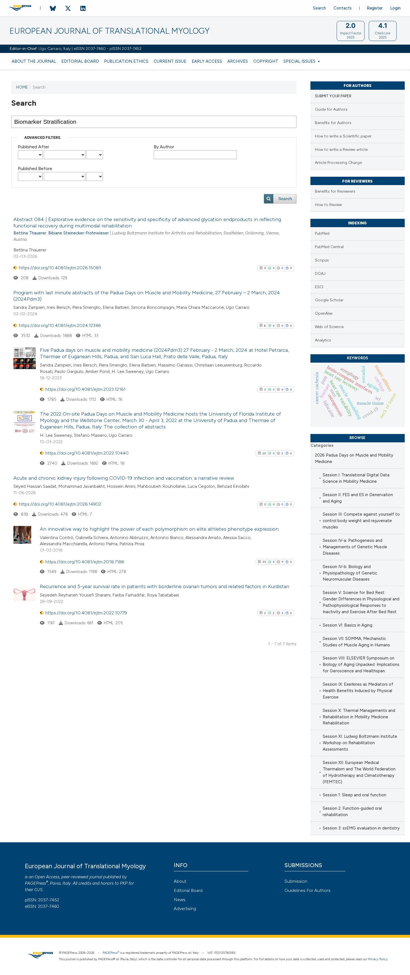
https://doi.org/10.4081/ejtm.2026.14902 (60, 504)
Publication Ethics (126, 61)
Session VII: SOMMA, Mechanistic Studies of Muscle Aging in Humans (356, 641)
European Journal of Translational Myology (109, 31)
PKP (123, 883)
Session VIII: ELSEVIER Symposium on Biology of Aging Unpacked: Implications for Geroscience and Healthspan (361, 664)
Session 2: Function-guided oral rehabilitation (352, 811)
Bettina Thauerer (29, 233)
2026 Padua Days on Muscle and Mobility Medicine (354, 458)
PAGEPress (35, 883)
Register (375, 8)
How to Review (328, 204)
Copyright (265, 61)
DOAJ (320, 273)
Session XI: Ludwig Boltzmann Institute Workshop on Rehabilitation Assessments (360, 743)
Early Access (207, 61)
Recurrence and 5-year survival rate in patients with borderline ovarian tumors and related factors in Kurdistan (164, 586)
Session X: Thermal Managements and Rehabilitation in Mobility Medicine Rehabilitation (359, 717)
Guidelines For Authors (307, 890)
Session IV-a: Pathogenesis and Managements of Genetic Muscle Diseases (355, 547)
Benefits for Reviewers (335, 191)
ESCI (319, 287)
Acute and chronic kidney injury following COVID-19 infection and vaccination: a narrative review (123, 478)
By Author (164, 146)
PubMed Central (329, 246)
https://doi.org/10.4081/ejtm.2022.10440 (87, 453)
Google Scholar (329, 300)
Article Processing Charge (338, 162)
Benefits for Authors (333, 122)
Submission (295, 881)
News (179, 899)
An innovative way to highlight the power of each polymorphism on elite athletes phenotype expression (159, 529)
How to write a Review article (341, 149)
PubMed (322, 233)
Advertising (185, 908)
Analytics (323, 340)
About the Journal (34, 61)
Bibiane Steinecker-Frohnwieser (78, 233)
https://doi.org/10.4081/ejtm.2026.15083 (60, 267)
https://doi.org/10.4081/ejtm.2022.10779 (86, 612)
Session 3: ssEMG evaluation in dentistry (361, 828)
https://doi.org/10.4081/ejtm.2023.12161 (85, 389)
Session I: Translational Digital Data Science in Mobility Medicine (356, 478)
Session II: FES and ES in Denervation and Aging (358, 498)
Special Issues (300, 61)
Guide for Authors (331, 109)
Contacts (343, 8)
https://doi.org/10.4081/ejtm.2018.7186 (84, 561)
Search (319, 8)
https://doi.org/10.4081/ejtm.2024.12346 (60, 325)
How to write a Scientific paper (343, 136)
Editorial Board (80, 61)
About (180, 881)
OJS (38, 889)
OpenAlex (323, 313)
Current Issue (170, 61)
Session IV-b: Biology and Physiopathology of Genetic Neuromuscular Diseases (350, 573)
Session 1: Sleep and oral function (354, 794)
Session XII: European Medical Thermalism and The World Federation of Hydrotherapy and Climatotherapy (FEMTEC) (359, 772)
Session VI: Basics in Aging (347, 625)
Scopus (322, 260)
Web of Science (329, 326)
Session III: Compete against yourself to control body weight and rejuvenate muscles (361, 521)
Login (395, 8)
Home (22, 87)
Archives (237, 61)
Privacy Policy (378, 959)
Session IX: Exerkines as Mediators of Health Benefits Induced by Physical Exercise (358, 691)
